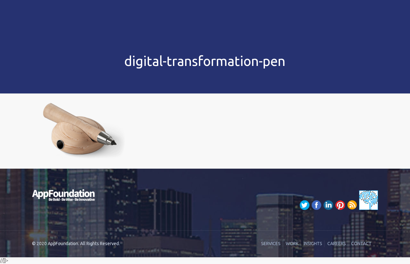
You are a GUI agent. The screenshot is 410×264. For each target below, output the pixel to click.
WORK (292, 243)
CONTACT (361, 243)
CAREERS (336, 243)
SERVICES (271, 243)
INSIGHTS (313, 243)
